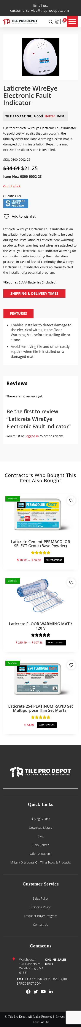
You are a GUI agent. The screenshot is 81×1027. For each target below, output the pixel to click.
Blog (40, 836)
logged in (32, 436)
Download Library (40, 827)
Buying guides (40, 819)
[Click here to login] (57, 21)
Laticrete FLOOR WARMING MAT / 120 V (40, 626)
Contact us (40, 924)
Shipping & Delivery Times (34, 293)
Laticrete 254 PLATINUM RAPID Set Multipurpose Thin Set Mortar (40, 708)
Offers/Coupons (40, 854)
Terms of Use (41, 1022)
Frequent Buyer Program (40, 916)
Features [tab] (18, 313)
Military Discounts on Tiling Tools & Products (40, 862)
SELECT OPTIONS (54, 560)
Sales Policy (40, 898)
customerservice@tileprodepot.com (39, 10)
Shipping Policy (41, 907)
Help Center (40, 845)
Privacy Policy (65, 1016)
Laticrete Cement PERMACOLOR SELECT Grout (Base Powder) (40, 544)
